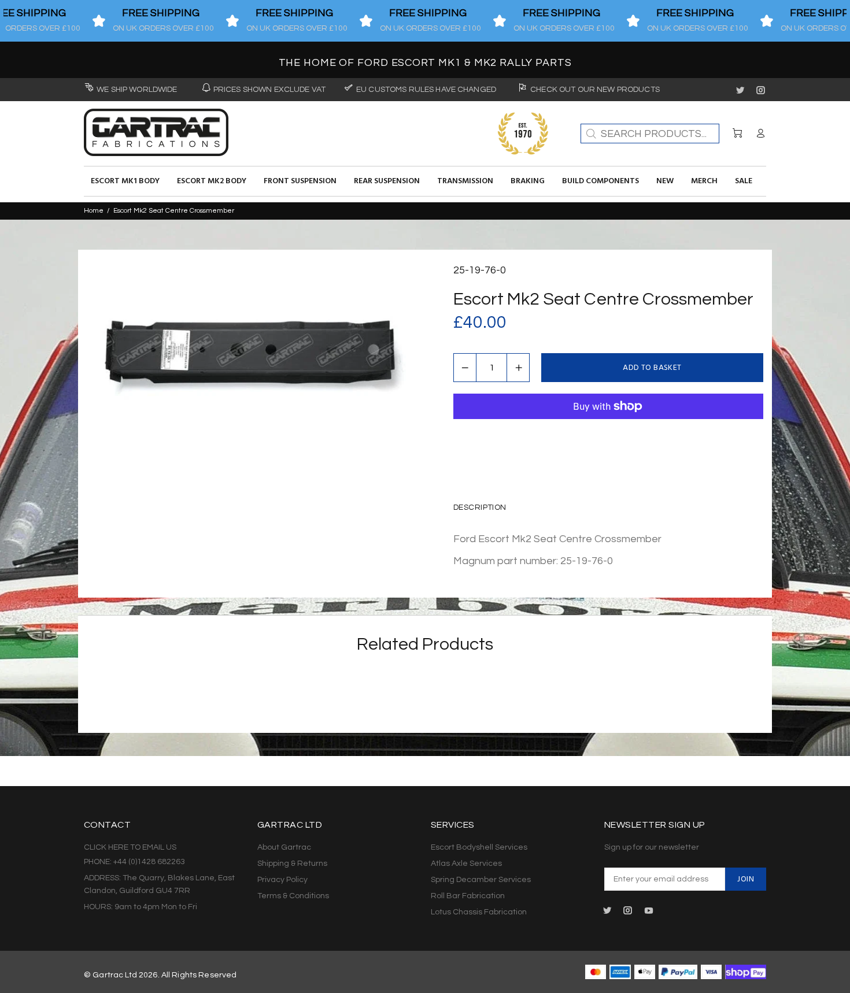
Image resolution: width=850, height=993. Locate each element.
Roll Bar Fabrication (468, 896)
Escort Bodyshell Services (479, 847)
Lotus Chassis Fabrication (479, 912)
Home (94, 210)
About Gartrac (284, 847)
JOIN (745, 879)
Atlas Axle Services (466, 863)
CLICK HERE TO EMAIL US (130, 847)
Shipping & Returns (292, 863)
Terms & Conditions (293, 896)
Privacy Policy (282, 880)
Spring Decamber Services (481, 880)
